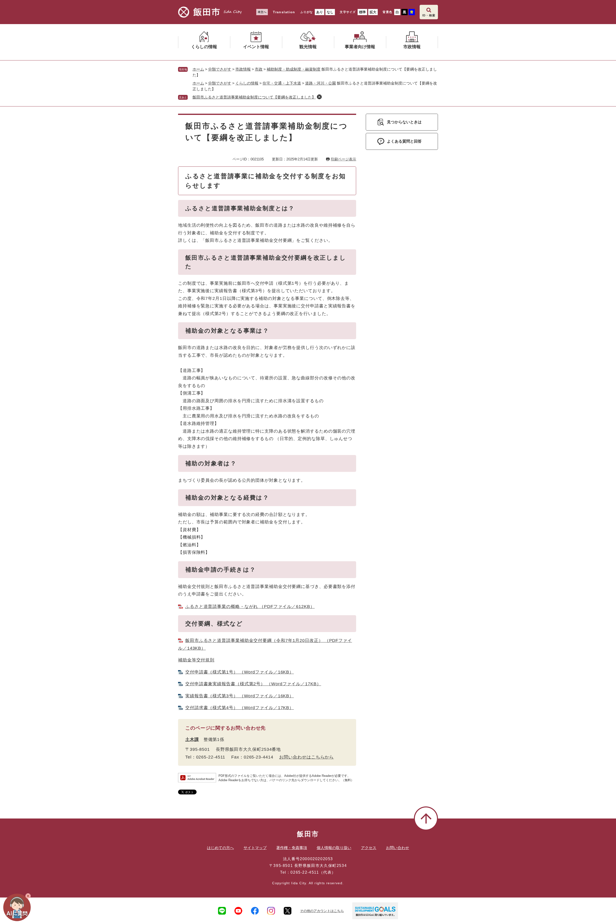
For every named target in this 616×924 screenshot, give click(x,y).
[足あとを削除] (319, 96)
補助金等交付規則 (196, 660)
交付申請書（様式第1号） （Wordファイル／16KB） (239, 672)
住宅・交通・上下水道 (282, 83)
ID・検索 (428, 15)
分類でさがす (219, 69)
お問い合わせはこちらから (306, 757)
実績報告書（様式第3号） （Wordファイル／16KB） (239, 695)
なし (330, 12)
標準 (362, 12)
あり (319, 12)
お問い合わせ (397, 848)
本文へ (262, 12)
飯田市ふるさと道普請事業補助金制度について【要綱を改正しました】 (254, 97)
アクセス (368, 848)
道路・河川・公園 (320, 83)
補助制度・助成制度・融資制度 (294, 69)
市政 (259, 69)
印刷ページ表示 (343, 159)
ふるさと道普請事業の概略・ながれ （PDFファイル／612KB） (250, 606)
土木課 (192, 739)
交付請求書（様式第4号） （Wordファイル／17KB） (239, 707)
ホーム (198, 69)
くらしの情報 (246, 83)
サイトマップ (255, 848)
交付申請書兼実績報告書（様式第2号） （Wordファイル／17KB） (253, 683)
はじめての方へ (220, 848)
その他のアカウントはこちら (322, 911)
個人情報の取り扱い (334, 848)
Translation (284, 12)
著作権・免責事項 (291, 848)
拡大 (373, 12)
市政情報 (243, 69)
